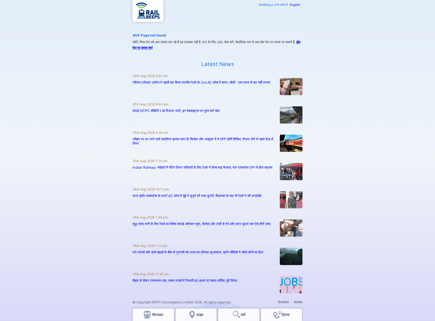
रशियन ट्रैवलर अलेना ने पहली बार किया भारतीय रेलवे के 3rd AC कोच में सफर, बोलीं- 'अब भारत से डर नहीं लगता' (201, 82)
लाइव (200, 314)
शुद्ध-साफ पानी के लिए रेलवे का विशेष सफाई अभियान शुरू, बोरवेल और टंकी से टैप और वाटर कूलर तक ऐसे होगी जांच (201, 224)
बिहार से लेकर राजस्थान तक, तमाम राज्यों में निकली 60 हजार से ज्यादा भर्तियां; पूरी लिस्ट (185, 280)
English (295, 5)
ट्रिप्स (286, 314)
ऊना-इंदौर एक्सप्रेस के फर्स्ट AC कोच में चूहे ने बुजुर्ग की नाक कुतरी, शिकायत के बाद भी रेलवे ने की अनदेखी (197, 196)
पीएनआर (157, 314)
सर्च (243, 314)
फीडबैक (298, 302)
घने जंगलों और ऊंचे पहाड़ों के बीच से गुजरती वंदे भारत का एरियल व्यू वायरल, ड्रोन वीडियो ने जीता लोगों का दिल (198, 252)
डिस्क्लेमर (283, 302)
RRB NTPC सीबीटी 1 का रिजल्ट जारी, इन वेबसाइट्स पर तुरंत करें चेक (176, 111)
